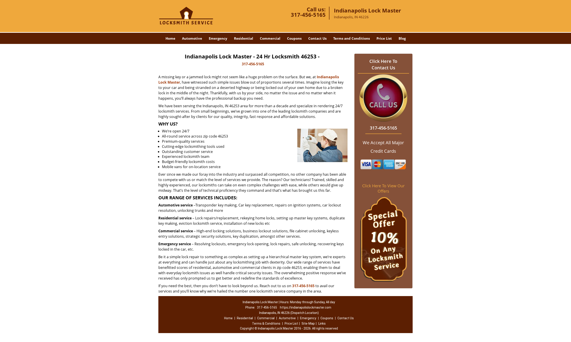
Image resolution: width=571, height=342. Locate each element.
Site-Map (308, 323)
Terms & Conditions (266, 323)
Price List (384, 38)
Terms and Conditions (351, 38)
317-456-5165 (308, 14)
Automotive (192, 38)
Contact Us (317, 38)
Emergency (218, 38)
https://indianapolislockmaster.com (305, 307)
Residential (243, 38)
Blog (402, 38)
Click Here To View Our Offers (383, 188)
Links (322, 323)
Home (170, 38)
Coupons (294, 38)
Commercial (270, 38)
